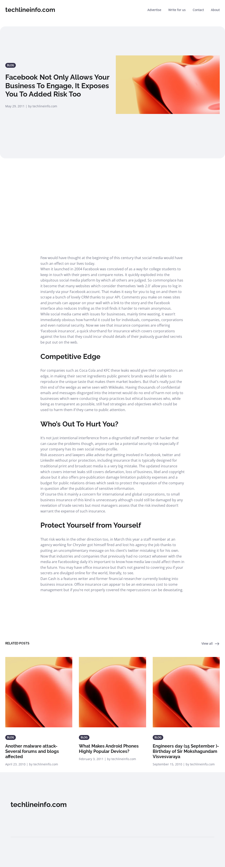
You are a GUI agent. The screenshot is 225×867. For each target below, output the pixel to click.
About (215, 10)
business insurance (56, 584)
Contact (198, 10)
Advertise (154, 10)
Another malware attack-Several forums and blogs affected (32, 751)
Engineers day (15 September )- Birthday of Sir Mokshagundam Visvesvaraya (186, 751)
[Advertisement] (112, 203)
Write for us (177, 10)
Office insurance (87, 584)
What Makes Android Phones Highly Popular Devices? (109, 748)
